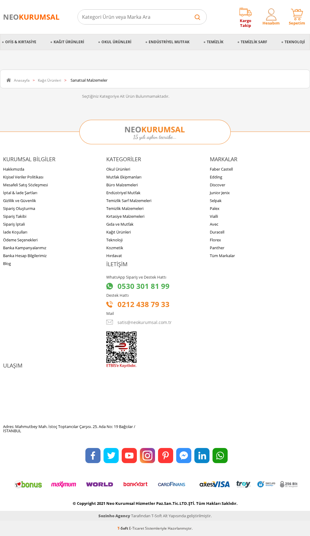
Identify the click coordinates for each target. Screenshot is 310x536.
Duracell (217, 232)
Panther (217, 247)
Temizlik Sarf (254, 41)
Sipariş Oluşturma (19, 208)
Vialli (214, 216)
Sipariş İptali (14, 224)
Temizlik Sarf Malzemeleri (128, 200)
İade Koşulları (15, 232)
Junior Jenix (220, 192)
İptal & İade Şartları (20, 192)
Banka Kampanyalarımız (24, 247)
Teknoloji (295, 41)
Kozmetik (114, 247)
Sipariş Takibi (14, 216)
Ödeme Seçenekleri (20, 239)
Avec (214, 224)
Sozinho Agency (114, 515)
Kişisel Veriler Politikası (23, 177)
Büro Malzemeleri (122, 184)
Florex (215, 239)
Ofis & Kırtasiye (20, 41)
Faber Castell (221, 169)
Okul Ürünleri (116, 41)
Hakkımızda (13, 169)
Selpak (216, 200)
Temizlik (215, 41)
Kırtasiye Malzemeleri (125, 216)
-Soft (123, 528)
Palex (214, 208)
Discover (217, 184)
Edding (216, 177)
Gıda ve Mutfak (120, 224)
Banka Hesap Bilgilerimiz (25, 255)
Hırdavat (114, 255)
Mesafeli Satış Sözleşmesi (25, 184)
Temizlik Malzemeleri (124, 208)
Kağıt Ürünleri (69, 41)
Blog (7, 263)
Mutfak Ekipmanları (123, 177)
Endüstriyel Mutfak (169, 41)
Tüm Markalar (222, 255)
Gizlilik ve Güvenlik (19, 200)
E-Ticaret (136, 528)
